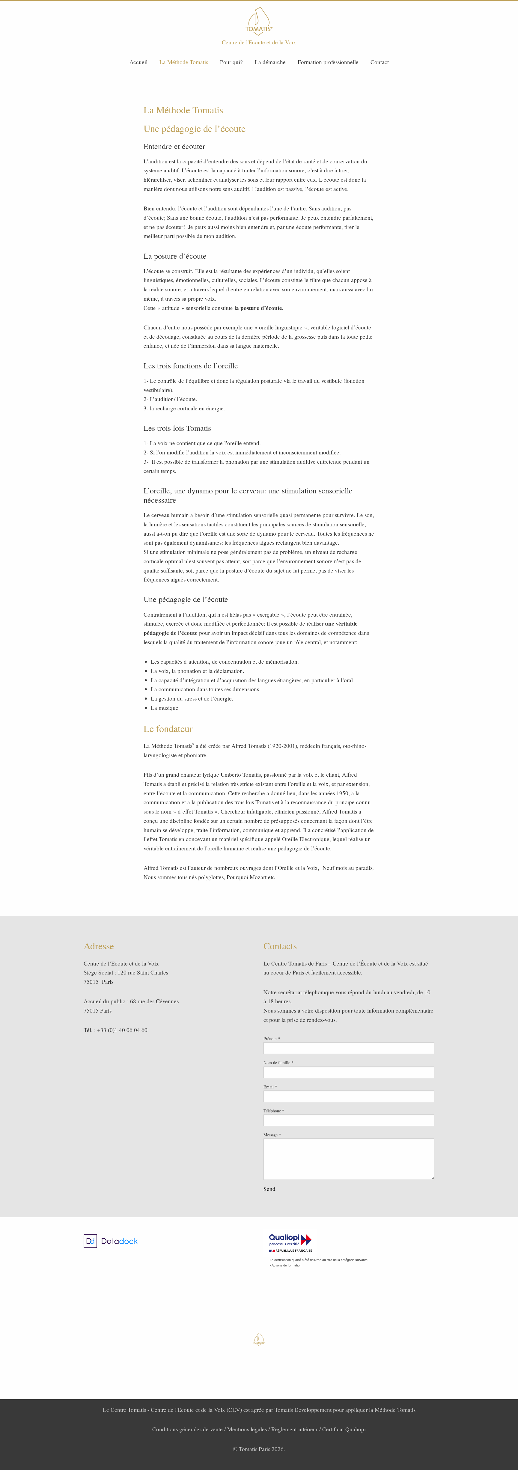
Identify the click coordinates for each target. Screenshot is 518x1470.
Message (272, 1135)
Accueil (138, 62)
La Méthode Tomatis (183, 62)
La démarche (270, 62)
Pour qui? (231, 62)
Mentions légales (247, 1429)
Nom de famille (278, 1062)
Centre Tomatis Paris (259, 21)
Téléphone (273, 1111)
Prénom (271, 1038)
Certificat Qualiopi (344, 1429)
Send (269, 1189)
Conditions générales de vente (187, 1429)
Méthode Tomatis (395, 1409)
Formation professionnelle (328, 62)
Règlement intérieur (294, 1429)
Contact (380, 62)
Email (270, 1087)
